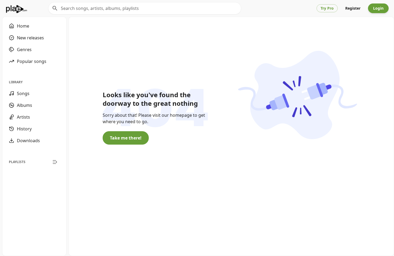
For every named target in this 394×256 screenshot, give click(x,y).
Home (23, 26)
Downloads (28, 141)
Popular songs (31, 61)
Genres (24, 49)
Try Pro (327, 8)
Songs (23, 93)
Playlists (17, 162)
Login (378, 8)
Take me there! (126, 138)
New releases (30, 38)
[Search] (55, 8)
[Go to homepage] (16, 8)
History (24, 129)
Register (352, 8)
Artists (23, 117)
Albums (24, 105)
